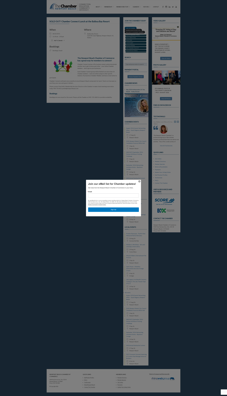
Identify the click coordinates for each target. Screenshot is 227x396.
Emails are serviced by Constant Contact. (97, 204)
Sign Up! (113, 209)
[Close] (139, 181)
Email (90, 191)
